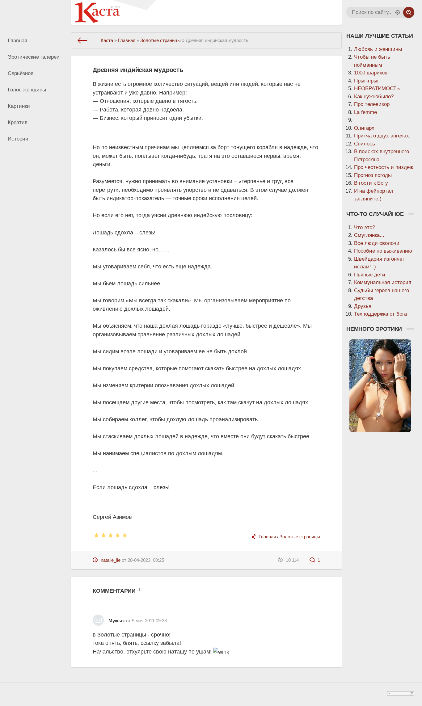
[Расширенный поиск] (397, 12)
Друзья (362, 306)
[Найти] (408, 12)
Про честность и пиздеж (383, 167)
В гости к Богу (371, 183)
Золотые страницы (300, 536)
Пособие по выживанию (383, 251)
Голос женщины (27, 90)
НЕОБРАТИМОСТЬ (377, 88)
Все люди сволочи (376, 243)
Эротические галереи (34, 57)
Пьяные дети (369, 275)
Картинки (19, 106)
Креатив (17, 122)
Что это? (364, 227)
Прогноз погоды (373, 175)
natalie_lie (110, 560)
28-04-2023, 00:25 (146, 560)
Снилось (364, 144)
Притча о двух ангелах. (382, 136)
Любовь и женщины (378, 49)
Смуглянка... (369, 235)
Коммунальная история (382, 282)
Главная (17, 41)
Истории (18, 139)
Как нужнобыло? (374, 96)
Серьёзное (20, 73)
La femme (365, 112)
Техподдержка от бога (380, 314)
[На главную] (82, 40)
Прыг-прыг (366, 81)
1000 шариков (370, 73)
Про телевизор (372, 104)
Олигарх (364, 128)
